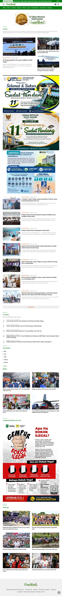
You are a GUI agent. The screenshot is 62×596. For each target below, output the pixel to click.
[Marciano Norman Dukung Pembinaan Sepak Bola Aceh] (45, 518)
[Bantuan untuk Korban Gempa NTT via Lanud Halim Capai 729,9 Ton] (16, 380)
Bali (5, 351)
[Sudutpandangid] (10, 4)
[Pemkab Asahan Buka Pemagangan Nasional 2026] (11, 234)
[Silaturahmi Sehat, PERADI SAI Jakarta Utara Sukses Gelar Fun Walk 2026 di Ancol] (16, 518)
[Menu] (4, 4)
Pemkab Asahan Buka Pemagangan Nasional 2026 (35, 230)
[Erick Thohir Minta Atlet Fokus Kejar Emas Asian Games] (16, 560)
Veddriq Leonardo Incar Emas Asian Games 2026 (44, 569)
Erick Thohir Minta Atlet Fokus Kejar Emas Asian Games (15, 570)
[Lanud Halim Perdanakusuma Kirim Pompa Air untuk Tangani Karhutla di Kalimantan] (45, 401)
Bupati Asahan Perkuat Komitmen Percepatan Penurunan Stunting (45, 69)
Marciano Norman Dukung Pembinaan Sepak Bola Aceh (44, 528)
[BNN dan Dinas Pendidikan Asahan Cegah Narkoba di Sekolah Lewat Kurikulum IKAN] (11, 281)
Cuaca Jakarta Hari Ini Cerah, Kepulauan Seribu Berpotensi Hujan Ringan (25, 321)
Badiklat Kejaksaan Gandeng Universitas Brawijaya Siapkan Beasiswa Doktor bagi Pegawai (29, 341)
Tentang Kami (28, 589)
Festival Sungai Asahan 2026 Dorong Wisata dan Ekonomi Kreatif (48, 52)
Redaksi (35, 589)
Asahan (5, 58)
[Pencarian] (58, 4)
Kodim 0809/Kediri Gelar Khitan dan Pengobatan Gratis (15, 411)
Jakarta (6, 359)
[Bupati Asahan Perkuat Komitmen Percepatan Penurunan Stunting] (48, 61)
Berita (27, 197)
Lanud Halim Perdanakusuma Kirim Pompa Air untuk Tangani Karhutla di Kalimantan (45, 411)
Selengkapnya (31, 307)
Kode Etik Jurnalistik (44, 589)
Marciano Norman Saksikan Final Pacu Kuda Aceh (44, 549)
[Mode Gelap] (56, 4)
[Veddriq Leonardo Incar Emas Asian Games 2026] (45, 560)
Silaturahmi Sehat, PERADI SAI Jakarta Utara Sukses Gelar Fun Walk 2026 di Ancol (16, 528)
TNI (5, 354)
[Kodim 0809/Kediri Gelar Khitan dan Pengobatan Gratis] (16, 401)
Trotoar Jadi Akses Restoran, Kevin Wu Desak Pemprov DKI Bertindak (24, 326)
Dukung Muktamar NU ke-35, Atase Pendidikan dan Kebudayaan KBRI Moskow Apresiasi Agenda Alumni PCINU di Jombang (32, 336)
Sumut (8, 58)
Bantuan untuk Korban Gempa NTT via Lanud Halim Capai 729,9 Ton (24, 331)
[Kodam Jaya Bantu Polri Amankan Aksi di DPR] (45, 380)
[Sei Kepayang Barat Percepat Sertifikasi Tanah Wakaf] (19, 46)
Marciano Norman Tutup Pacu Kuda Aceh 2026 (14, 549)
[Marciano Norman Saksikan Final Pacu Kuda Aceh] (45, 540)
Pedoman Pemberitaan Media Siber (15, 589)
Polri (5, 357)
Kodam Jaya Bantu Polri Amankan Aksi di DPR (44, 389)
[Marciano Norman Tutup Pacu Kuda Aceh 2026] (16, 540)
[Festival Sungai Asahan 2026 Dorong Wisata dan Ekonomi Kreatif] (48, 43)
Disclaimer (53, 589)
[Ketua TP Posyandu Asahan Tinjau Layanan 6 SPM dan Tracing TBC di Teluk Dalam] (11, 265)
